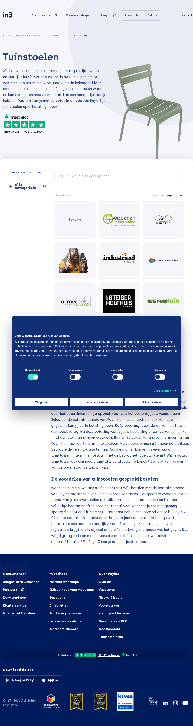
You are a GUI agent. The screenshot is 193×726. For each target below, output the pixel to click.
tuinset (104, 536)
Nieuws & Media (111, 597)
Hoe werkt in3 (13, 589)
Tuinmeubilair (55, 35)
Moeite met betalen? (19, 613)
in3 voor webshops (64, 582)
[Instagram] (175, 703)
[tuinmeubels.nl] (75, 301)
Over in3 (105, 582)
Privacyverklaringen (114, 613)
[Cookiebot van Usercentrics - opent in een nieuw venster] (162, 322)
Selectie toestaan (96, 402)
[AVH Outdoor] (163, 220)
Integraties (59, 605)
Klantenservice (14, 605)
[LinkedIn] (166, 703)
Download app (14, 597)
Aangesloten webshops (21, 582)
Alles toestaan (151, 402)
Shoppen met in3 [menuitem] (44, 15)
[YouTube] (185, 703)
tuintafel (103, 461)
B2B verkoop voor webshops (72, 589)
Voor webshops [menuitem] (78, 15)
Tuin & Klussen (18, 172)
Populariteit (175, 195)
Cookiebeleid (109, 629)
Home (6, 35)
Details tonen (162, 390)
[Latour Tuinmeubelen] (163, 260)
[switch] (75, 377)
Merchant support (64, 629)
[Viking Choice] (75, 260)
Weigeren (41, 402)
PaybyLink (57, 597)
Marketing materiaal (66, 613)
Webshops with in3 (28, 35)
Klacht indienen (111, 637)
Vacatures (107, 589)
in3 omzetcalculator (66, 621)
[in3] (14, 15)
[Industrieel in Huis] (119, 260)
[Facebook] (156, 703)
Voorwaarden (109, 605)
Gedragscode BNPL (113, 621)
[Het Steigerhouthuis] (119, 301)
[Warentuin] (163, 301)
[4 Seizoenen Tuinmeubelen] (119, 220)
